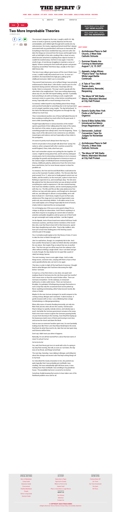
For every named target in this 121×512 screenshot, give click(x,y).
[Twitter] (20, 39)
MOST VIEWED (82, 47)
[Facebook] (14, 39)
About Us (50, 20)
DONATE (107, 2)
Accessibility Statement (75, 506)
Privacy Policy (64, 506)
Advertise (61, 20)
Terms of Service (55, 506)
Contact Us (73, 20)
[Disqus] (43, 401)
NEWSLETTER (97, 2)
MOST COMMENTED (84, 106)
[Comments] (25, 39)
